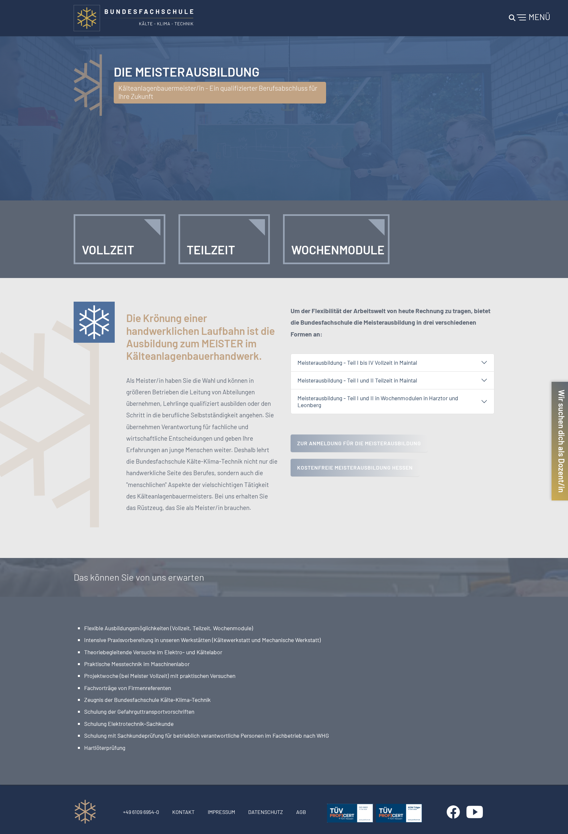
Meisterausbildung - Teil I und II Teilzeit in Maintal (357, 380)
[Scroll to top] (553, 819)
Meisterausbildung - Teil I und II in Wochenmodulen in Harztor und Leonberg (377, 401)
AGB (301, 812)
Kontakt (183, 812)
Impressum (221, 812)
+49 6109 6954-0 (141, 812)
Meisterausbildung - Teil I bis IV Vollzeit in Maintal (357, 362)
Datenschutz (265, 812)
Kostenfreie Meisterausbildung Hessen (355, 467)
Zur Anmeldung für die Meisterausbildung (359, 443)
